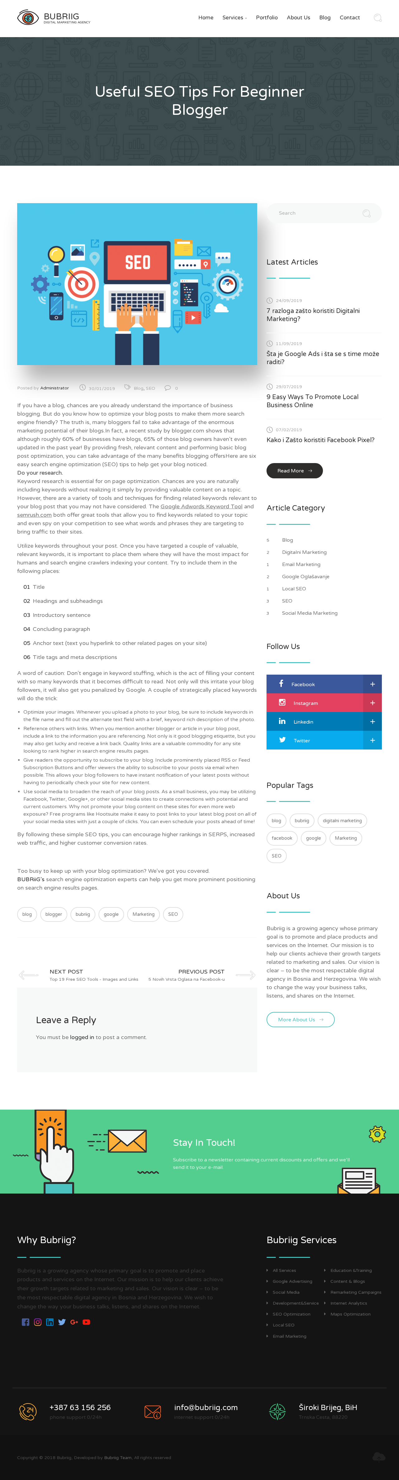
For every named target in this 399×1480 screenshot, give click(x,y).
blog (27, 914)
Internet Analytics (348, 1303)
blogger (54, 914)
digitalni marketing (342, 820)
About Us (298, 17)
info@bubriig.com (206, 1407)
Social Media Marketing (310, 613)
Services (235, 17)
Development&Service (296, 1303)
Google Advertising (292, 1281)
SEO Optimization (291, 1314)
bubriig (83, 914)
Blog (325, 17)
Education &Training (351, 1270)
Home (206, 17)
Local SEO (294, 589)
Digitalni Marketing (305, 552)
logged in (82, 1037)
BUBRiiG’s (31, 879)
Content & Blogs (347, 1281)
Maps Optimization (350, 1314)
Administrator (54, 388)
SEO (150, 388)
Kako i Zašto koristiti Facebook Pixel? (321, 440)
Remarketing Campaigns (356, 1292)
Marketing (143, 914)
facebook (282, 838)
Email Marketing (302, 564)
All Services (284, 1270)
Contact (350, 17)
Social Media (286, 1292)
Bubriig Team (118, 1457)
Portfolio (267, 17)
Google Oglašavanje (306, 577)
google (111, 914)
